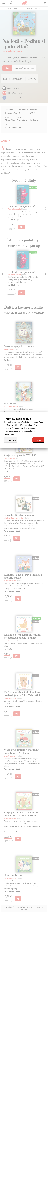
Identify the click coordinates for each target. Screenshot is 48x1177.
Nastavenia (11, 440)
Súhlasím (39, 440)
